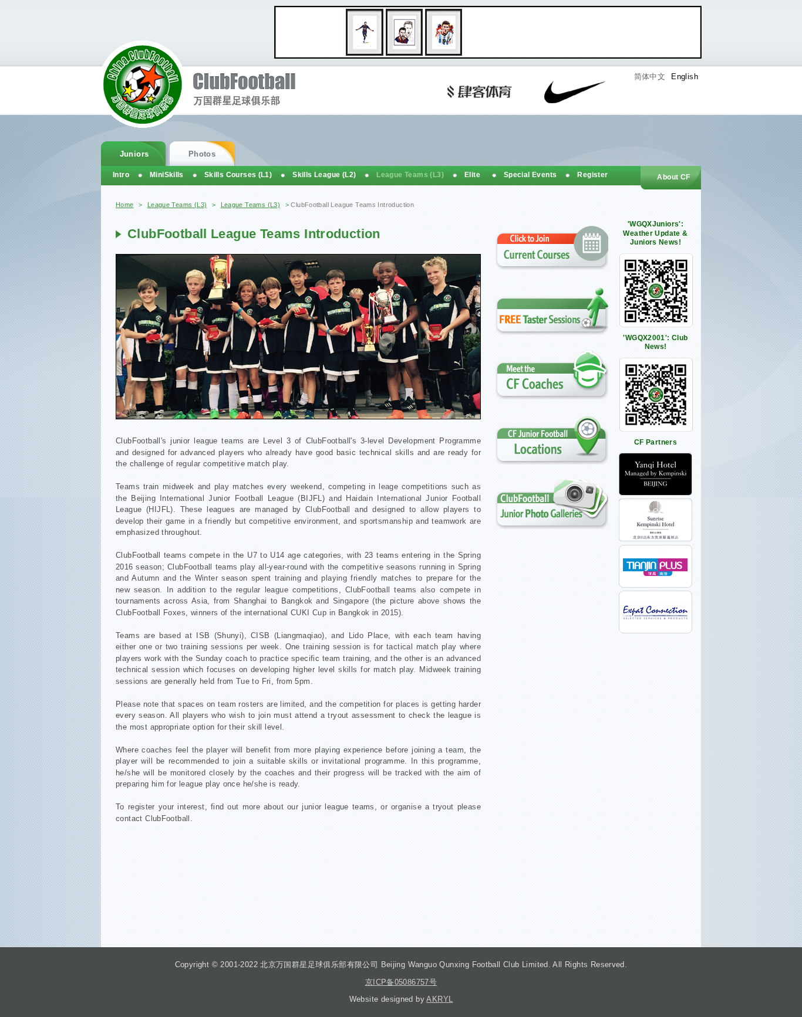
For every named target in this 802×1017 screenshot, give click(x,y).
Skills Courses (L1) (238, 175)
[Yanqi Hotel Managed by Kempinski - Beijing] (655, 493)
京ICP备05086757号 (401, 982)
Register (592, 175)
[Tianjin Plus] (655, 585)
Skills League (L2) (324, 175)
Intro (121, 175)
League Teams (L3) (177, 204)
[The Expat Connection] (655, 630)
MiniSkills (167, 175)
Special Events (530, 175)
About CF (673, 177)
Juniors (134, 154)
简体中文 (650, 76)
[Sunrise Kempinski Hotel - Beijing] (655, 538)
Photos (201, 154)
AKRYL (439, 999)
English (684, 76)
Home (125, 204)
